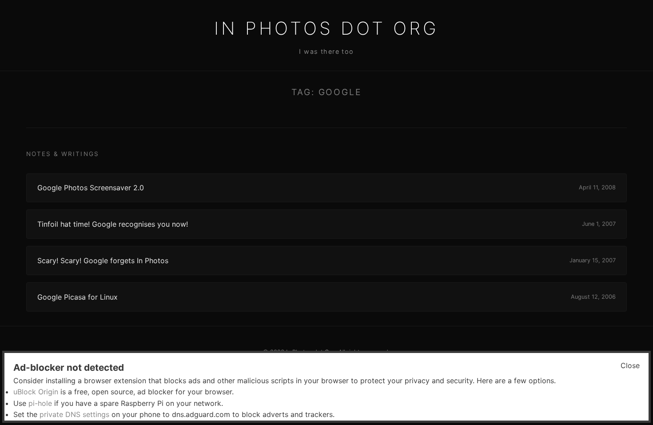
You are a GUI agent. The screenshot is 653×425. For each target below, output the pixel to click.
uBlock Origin (35, 391)
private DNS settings (74, 414)
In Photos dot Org (326, 28)
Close (630, 365)
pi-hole (40, 403)
